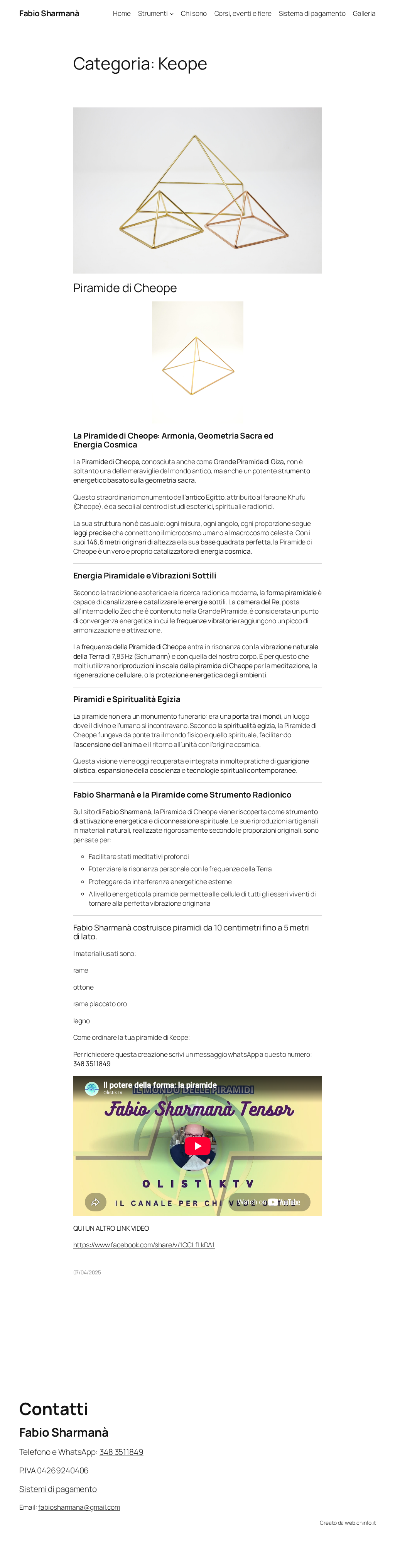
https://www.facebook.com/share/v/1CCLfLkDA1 (144, 1244)
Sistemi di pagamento (58, 1488)
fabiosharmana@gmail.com (79, 1507)
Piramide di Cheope (125, 287)
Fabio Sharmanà (49, 13)
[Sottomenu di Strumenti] (172, 13)
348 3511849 (92, 1063)
